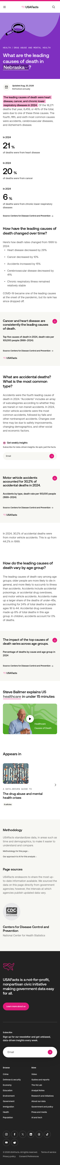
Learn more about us (15, 1006)
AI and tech (36, 1117)
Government (8, 1101)
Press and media (39, 1112)
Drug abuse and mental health (32, 47)
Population (8, 1117)
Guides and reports (40, 1079)
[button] (16, 67)
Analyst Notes (37, 1090)
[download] (54, 321)
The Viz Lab (36, 1085)
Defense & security (12, 1079)
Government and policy (42, 1107)
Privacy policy (9, 1156)
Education (7, 1090)
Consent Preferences (29, 1156)
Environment (9, 1096)
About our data (38, 1101)
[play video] (30, 719)
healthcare (12, 696)
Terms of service (48, 1152)
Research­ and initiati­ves (42, 1096)
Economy (7, 1085)
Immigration (8, 1107)
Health (7, 47)
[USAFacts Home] (30, 7)
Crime (5, 1074)
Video (34, 1074)
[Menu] (4, 7)
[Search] (53, 7)
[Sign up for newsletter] (51, 456)
